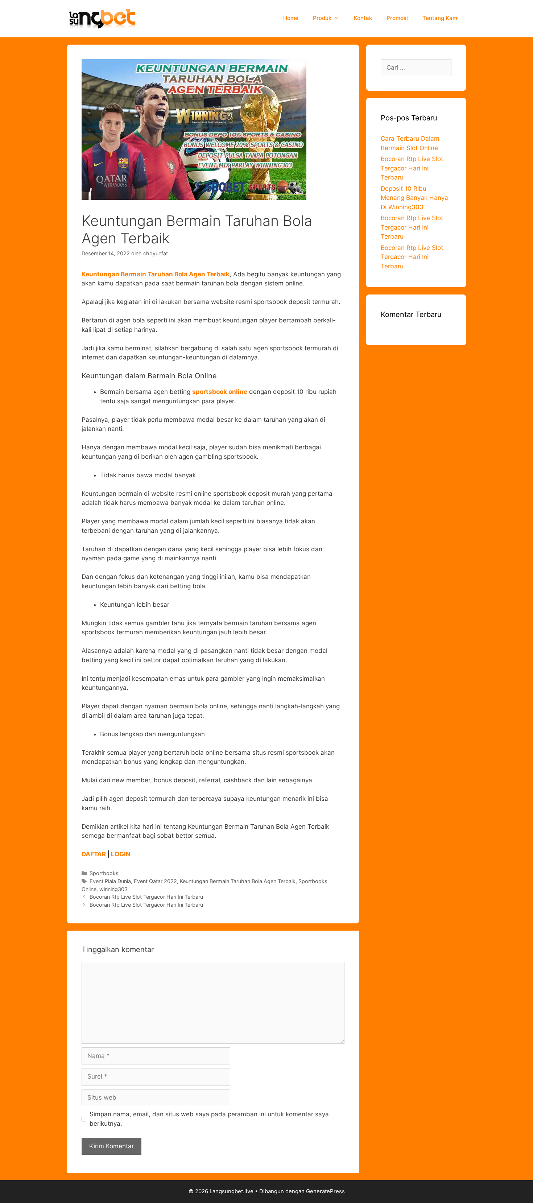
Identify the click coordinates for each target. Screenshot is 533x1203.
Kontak (363, 18)
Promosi (397, 18)
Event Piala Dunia (110, 881)
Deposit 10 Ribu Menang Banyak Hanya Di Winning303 (414, 198)
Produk (322, 18)
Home (290, 18)
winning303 (113, 889)
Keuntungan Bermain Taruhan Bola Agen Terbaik (238, 881)
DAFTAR (94, 854)
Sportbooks (104, 873)
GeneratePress (325, 1191)
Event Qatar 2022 (155, 881)
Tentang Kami (440, 18)
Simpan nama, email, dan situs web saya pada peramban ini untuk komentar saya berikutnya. (209, 1119)
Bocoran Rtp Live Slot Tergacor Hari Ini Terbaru (146, 897)
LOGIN (121, 854)
